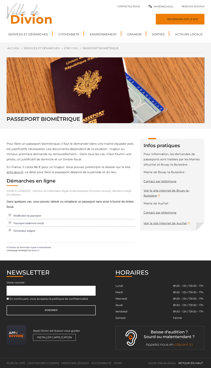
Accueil (13, 48)
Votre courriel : (16, 282)
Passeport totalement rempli (28, 223)
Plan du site (16, 363)
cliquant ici (183, 344)
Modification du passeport (26, 215)
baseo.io (35, 250)
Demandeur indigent (23, 230)
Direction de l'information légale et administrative (30, 247)
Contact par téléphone (160, 181)
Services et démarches (42, 48)
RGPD (118, 363)
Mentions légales (75, 363)
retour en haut (190, 363)
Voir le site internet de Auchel (165, 223)
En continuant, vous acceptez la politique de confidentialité (48, 298)
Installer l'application (54, 337)
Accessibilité (101, 363)
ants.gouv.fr (15, 172)
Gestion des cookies (43, 363)
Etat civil (71, 48)
